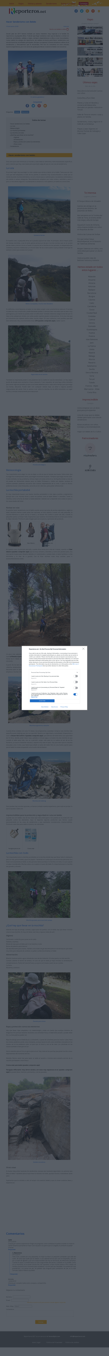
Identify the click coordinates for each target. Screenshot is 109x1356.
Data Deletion (45, 707)
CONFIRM (42, 700)
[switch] (75, 676)
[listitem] (54, 672)
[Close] (84, 649)
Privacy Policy (64, 707)
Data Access (54, 707)
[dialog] (54, 678)
